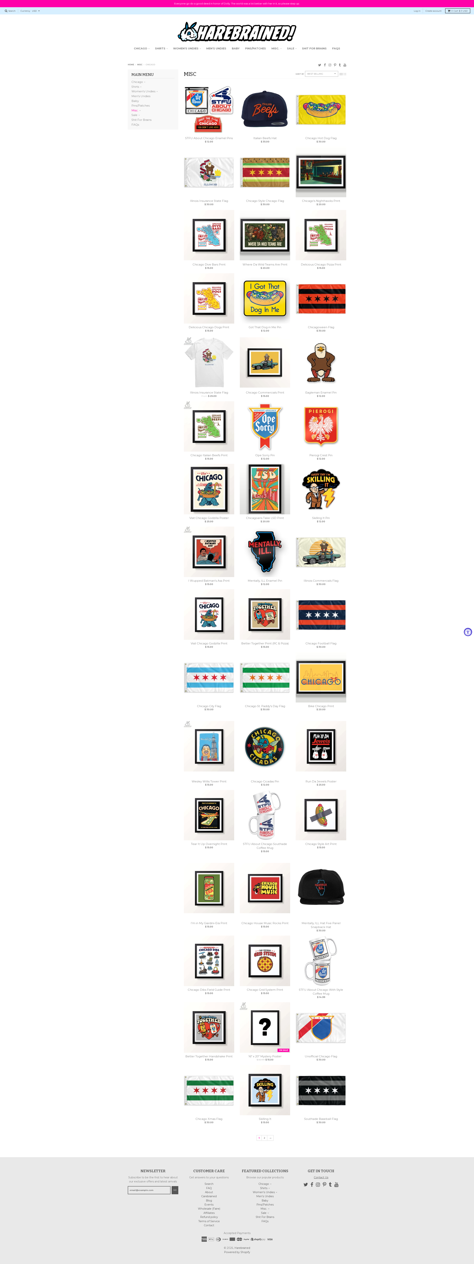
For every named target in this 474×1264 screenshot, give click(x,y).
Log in (417, 10)
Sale (134, 115)
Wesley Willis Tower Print (209, 781)
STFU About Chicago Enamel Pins (209, 138)
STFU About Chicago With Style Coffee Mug (321, 991)
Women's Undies (143, 91)
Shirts (135, 86)
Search (209, 1184)
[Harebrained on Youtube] (344, 65)
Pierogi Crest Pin (321, 455)
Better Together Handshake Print (209, 1056)
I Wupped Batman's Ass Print (209, 580)
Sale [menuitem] (290, 48)
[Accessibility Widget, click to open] (468, 632)
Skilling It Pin (321, 518)
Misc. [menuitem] (275, 48)
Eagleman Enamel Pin (321, 392)
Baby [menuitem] (236, 48)
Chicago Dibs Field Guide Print (209, 989)
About (209, 1192)
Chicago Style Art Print (321, 844)
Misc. (134, 110)
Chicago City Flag (209, 706)
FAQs (135, 124)
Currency (25, 10)
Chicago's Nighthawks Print (321, 201)
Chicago (137, 82)
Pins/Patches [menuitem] (255, 48)
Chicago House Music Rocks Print (264, 923)
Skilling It (265, 1119)
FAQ (209, 1188)
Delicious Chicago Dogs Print (209, 327)
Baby (135, 101)
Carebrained (209, 1196)
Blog (209, 1200)
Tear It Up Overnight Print (209, 844)
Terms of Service (209, 1221)
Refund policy (209, 1217)
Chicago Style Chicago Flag (265, 201)
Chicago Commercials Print (265, 392)
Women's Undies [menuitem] (185, 48)
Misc (139, 64)
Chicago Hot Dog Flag (321, 138)
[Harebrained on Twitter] (319, 65)
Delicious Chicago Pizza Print (321, 264)
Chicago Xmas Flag (209, 1119)
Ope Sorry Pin (265, 455)
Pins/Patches (140, 105)
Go (174, 1190)
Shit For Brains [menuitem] (314, 48)
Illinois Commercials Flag (321, 580)
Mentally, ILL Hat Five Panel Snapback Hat (321, 925)
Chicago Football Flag (321, 643)
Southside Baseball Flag (321, 1119)
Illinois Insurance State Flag (209, 201)
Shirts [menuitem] (160, 48)
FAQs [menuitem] (336, 48)
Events (208, 1204)
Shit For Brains (141, 120)
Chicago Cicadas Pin (265, 781)
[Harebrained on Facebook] (325, 65)
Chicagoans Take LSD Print (265, 518)
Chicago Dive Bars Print (209, 264)
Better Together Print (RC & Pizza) (265, 643)
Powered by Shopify (237, 1252)
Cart (459, 10)
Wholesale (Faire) (209, 1208)
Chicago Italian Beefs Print (209, 455)
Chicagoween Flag (321, 327)
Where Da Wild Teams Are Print (265, 264)
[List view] (344, 74)
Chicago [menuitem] (140, 48)
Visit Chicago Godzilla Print (209, 643)
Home (131, 64)
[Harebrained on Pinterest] (335, 65)
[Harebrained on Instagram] (329, 65)
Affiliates (209, 1213)
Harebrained (242, 1248)
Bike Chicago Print (321, 706)
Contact (209, 1225)
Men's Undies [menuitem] (216, 48)
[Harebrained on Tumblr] (340, 65)
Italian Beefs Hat (265, 138)
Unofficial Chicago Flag (321, 1056)
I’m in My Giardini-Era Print (209, 923)
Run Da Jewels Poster (321, 781)
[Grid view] (341, 74)
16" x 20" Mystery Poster (264, 1056)
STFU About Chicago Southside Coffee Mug (265, 846)
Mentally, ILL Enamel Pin (265, 580)
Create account (433, 10)
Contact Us (321, 1177)
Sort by (300, 74)
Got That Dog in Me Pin (265, 327)
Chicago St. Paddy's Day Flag (265, 706)
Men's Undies (140, 96)
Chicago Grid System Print (265, 989)
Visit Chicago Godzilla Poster (209, 518)
